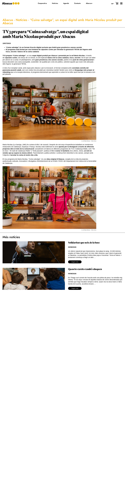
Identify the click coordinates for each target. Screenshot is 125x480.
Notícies (21, 20)
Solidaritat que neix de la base (84, 242)
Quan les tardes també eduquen (85, 269)
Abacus (8, 20)
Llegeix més (74, 262)
